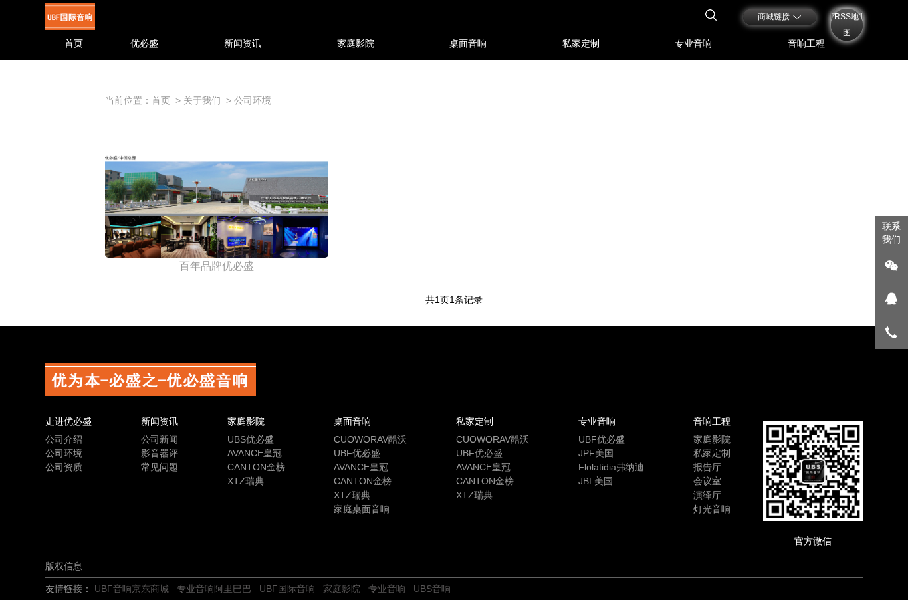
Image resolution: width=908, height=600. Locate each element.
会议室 (707, 481)
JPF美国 (596, 453)
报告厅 (707, 467)
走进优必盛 (68, 421)
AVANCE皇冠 (254, 453)
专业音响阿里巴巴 (214, 588)
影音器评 (159, 453)
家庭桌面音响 (362, 509)
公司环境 (252, 100)
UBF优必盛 (357, 453)
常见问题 (159, 467)
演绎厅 (707, 495)
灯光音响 (712, 509)
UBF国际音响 (287, 588)
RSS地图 (846, 24)
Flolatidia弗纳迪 (611, 467)
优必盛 (144, 43)
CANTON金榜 (256, 467)
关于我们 (202, 100)
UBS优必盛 (250, 439)
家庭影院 (355, 43)
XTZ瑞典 (245, 481)
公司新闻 (159, 439)
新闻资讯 (242, 43)
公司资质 (63, 467)
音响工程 (806, 43)
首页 (73, 43)
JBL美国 (595, 481)
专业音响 (693, 43)
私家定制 (581, 43)
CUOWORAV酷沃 (370, 439)
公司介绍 (63, 439)
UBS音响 (432, 588)
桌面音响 (468, 43)
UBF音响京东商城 (131, 588)
